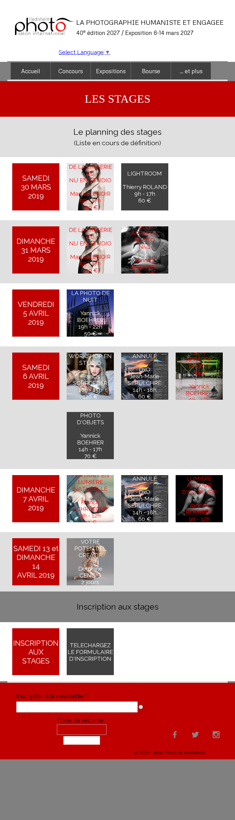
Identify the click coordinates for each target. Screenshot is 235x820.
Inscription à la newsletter (51, 696)
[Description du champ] (141, 707)
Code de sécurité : (81, 720)
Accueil (30, 70)
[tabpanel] (150, 27)
